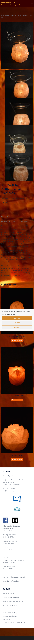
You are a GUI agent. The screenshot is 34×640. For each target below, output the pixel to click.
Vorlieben (17, 327)
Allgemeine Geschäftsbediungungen (14, 622)
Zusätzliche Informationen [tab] (11, 219)
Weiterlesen (18, 340)
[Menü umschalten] (32, 4)
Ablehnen (17, 323)
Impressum (6, 619)
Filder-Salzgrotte (8, 2)
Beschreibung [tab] (6, 216)
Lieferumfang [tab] (23, 221)
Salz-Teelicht (9, 16)
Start (2, 16)
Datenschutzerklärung (10, 616)
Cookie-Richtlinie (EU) (10, 613)
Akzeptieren (17, 318)
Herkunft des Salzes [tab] (9, 221)
